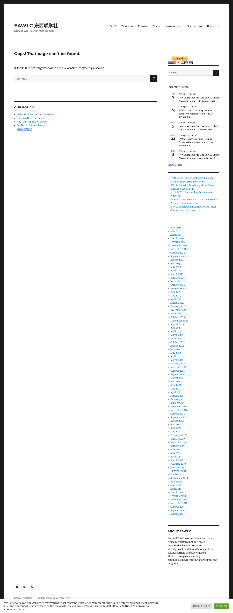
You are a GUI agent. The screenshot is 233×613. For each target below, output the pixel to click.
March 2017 (176, 513)
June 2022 (175, 349)
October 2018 (177, 474)
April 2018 (175, 488)
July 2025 (175, 263)
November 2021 (178, 367)
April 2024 (176, 299)
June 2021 (175, 385)
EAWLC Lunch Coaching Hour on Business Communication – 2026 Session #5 (196, 113)
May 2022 (175, 352)
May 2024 (175, 295)
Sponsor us (194, 26)
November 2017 (178, 503)
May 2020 (175, 431)
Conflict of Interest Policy (31, 125)
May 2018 (175, 485)
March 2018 (176, 492)
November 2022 (179, 338)
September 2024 (179, 288)
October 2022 (177, 342)
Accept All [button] (221, 606)
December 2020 (178, 406)
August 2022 (177, 345)
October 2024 (177, 284)
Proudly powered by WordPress (53, 598)
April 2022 (176, 356)
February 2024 (178, 306)
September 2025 (179, 256)
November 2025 (179, 249)
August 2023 (177, 324)
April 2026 (176, 234)
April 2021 (175, 392)
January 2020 (177, 438)
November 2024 (179, 281)
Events (143, 26)
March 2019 (176, 460)
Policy (211, 26)
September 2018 (179, 478)
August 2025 (177, 259)
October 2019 (177, 446)
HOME (111, 26)
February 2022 (178, 363)
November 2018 (178, 471)
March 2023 (176, 335)
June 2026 (175, 227)
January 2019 (177, 467)
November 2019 (178, 442)
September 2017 (179, 510)
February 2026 (178, 242)
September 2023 (179, 320)
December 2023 (178, 310)
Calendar (127, 26)
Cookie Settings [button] (201, 606)
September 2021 (179, 374)
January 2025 (177, 277)
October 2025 (177, 252)
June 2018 (175, 481)
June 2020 (175, 428)
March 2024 (177, 302)
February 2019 (178, 463)
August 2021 (177, 378)
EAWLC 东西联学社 (36, 25)
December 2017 (178, 499)
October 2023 (177, 317)
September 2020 (179, 417)
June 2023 (175, 327)
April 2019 (175, 456)
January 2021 (177, 403)
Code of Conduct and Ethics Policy (35, 114)
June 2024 (175, 292)
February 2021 (178, 399)
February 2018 (178, 496)
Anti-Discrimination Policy (31, 121)
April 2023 (175, 331)
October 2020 (177, 413)
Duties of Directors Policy (30, 118)
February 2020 (178, 435)
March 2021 (176, 395)
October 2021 (177, 370)
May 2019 (175, 453)
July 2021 (175, 381)
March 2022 (177, 360)
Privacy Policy (24, 128)
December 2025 (178, 245)
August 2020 (177, 420)
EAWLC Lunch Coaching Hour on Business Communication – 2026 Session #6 (196, 142)
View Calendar (175, 165)
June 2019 (175, 449)
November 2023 (178, 313)
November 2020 (179, 410)
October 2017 (177, 506)
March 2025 (177, 274)
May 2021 (175, 388)
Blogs (156, 26)
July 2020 (175, 424)
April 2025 (176, 270)
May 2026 (175, 231)
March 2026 (177, 238)
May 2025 (175, 267)
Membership (173, 26)
